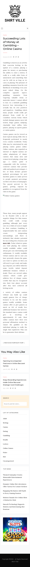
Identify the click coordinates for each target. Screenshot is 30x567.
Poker (5, 452)
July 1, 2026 (6, 388)
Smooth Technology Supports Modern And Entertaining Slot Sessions (13, 506)
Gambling (6, 435)
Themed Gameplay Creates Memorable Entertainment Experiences (12, 477)
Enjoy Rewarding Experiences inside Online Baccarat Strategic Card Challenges (14, 382)
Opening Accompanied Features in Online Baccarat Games (14, 363)
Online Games (8, 448)
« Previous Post (9, 343)
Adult (5, 419)
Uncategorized (8, 461)
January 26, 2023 (7, 57)
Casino (5, 35)
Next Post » (20, 343)
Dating (5, 431)
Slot (4, 457)
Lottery (5, 444)
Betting (5, 423)
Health (5, 440)
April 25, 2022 (6, 369)
